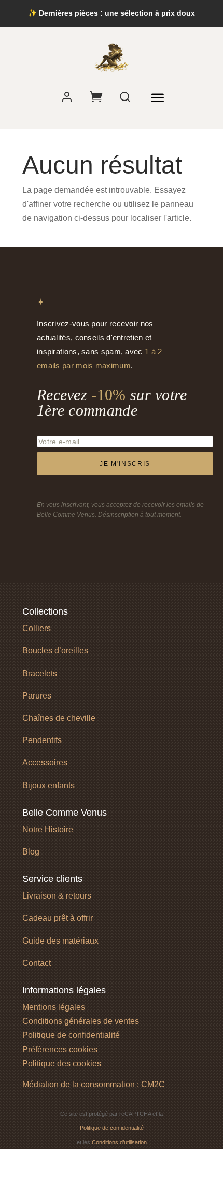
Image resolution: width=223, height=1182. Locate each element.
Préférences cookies (59, 1049)
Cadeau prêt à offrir (57, 918)
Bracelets (39, 673)
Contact (36, 963)
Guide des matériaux (60, 940)
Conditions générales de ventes (80, 1021)
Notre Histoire (47, 829)
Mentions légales (53, 1007)
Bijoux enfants (48, 785)
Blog (30, 851)
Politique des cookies (61, 1063)
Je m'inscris (125, 463)
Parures (36, 695)
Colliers (36, 628)
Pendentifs (42, 740)
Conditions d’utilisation (119, 1142)
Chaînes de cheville (58, 718)
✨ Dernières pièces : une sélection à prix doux (111, 13)
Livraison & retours (56, 895)
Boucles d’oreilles (55, 650)
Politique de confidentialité (71, 1035)
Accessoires (44, 762)
